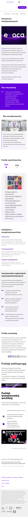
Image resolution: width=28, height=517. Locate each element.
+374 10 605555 (5, 483)
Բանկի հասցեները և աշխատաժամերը (12, 477)
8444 (2, 486)
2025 (17, 165)
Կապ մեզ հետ (5, 480)
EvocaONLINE (22, 7)
